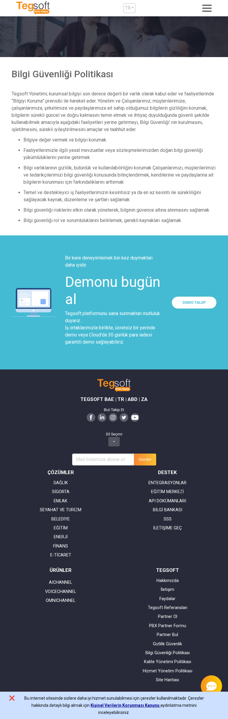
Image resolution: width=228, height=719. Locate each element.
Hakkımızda (167, 580)
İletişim (167, 589)
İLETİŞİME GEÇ (167, 528)
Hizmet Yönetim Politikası (167, 671)
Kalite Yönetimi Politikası (167, 661)
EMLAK (60, 501)
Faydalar (167, 598)
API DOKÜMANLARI (167, 501)
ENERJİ (61, 536)
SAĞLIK (60, 482)
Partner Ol (167, 616)
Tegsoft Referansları (167, 607)
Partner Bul (167, 634)
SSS (168, 519)
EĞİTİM (61, 528)
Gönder (145, 459)
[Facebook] (91, 417)
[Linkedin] (102, 417)
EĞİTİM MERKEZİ (167, 491)
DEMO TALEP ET (194, 304)
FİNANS (60, 546)
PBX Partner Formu (167, 625)
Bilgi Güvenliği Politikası (167, 652)
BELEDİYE (60, 519)
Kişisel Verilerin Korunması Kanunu (125, 705)
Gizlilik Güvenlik (167, 643)
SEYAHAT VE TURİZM (60, 509)
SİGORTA (60, 491)
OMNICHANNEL (60, 600)
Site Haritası (167, 679)
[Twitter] (124, 417)
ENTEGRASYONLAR (167, 482)
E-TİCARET (60, 555)
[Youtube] (135, 417)
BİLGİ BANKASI (167, 509)
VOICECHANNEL (60, 591)
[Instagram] (113, 417)
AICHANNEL (60, 582)
